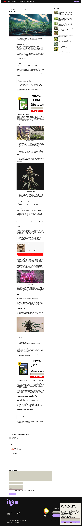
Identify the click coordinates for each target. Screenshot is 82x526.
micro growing (23, 344)
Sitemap (8, 514)
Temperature (21, 62)
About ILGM (9, 511)
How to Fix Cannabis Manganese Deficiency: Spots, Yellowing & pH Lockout (64, 48)
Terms (49, 520)
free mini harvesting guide (25, 355)
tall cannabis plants (37, 152)
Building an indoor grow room (24, 342)
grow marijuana (24, 237)
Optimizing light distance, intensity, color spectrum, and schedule (29, 343)
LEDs (26, 117)
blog (23, 417)
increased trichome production (27, 304)
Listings (18, 513)
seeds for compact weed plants (35, 238)
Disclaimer (52, 520)
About (28, 1)
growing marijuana (25, 421)
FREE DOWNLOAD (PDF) (37, 111)
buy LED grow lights (37, 215)
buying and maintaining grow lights (27, 288)
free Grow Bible (24, 89)
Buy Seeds (77, 1)
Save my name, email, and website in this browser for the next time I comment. (23, 490)
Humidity (20, 63)
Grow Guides (14, 1)
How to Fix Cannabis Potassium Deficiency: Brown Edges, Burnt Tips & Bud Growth (65, 33)
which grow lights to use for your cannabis (37, 40)
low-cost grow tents (31, 386)
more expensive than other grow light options (33, 158)
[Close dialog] (80, 504)
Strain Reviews (23, 1)
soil (20, 46)
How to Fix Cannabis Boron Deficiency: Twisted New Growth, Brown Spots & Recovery (65, 12)
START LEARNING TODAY (70, 522)
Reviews (8, 513)
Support (32, 1)
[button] (36, 1)
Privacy (56, 520)
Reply (11, 444)
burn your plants (29, 194)
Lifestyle (18, 512)
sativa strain (27, 231)
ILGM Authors (9, 512)
